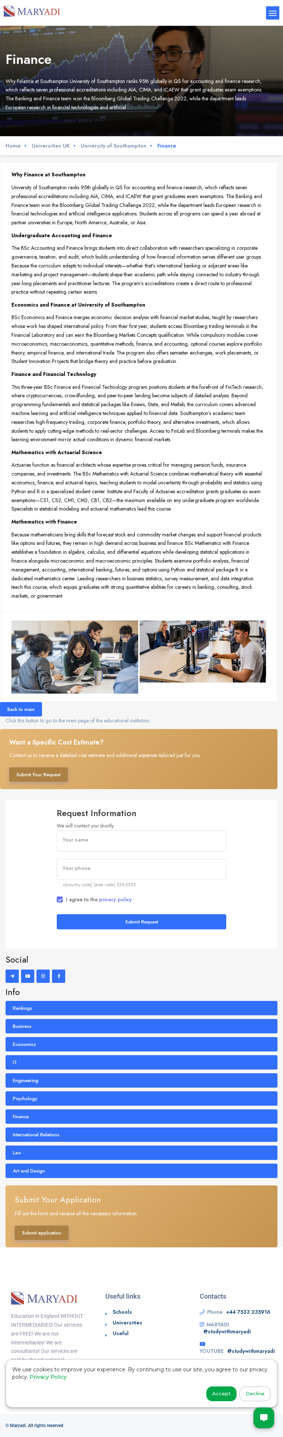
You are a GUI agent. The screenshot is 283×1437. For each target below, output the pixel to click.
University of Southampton (113, 145)
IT (15, 1062)
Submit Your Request (38, 774)
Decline (255, 1393)
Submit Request (141, 921)
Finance (21, 1116)
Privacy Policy (48, 1377)
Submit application (41, 1232)
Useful (121, 1333)
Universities (127, 1322)
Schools (122, 1312)
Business (22, 1026)
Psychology (25, 1098)
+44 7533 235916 (248, 1312)
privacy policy (115, 899)
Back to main (21, 709)
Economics (24, 1044)
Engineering (25, 1080)
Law (17, 1152)
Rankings (22, 1008)
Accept (221, 1393)
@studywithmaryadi (227, 1331)
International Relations (36, 1134)
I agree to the (99, 899)
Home (13, 145)
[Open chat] (264, 1417)
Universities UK (51, 145)
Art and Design (29, 1170)
